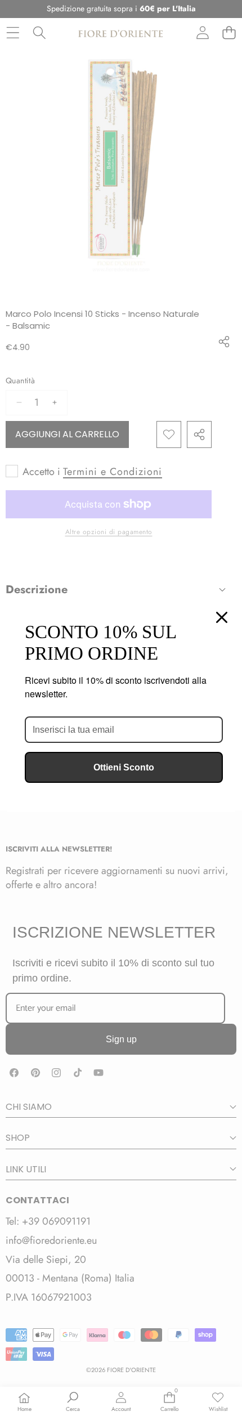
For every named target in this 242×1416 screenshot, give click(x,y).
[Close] (221, 617)
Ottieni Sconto (123, 767)
